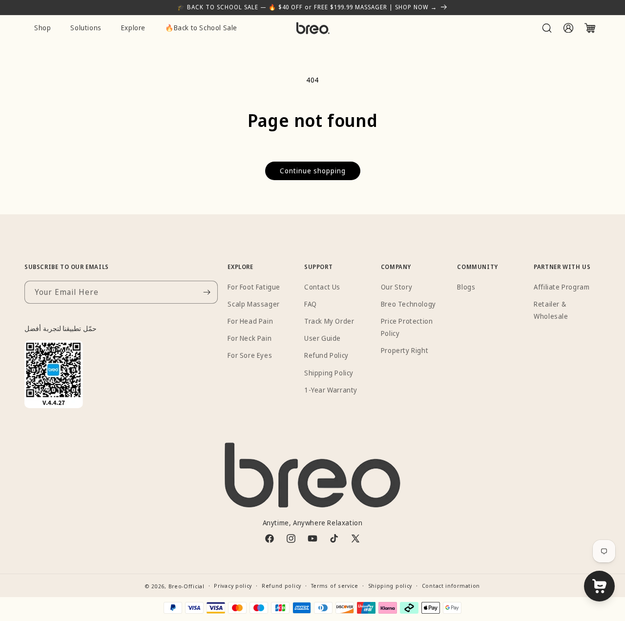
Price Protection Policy (407, 327)
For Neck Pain (249, 338)
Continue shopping (313, 170)
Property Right (404, 350)
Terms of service (334, 585)
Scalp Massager (253, 304)
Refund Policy (326, 355)
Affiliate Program (561, 286)
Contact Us (322, 286)
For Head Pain (250, 321)
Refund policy (281, 585)
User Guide (322, 338)
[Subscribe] (206, 292)
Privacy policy (233, 585)
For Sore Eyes (250, 355)
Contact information (451, 585)
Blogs (466, 286)
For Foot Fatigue (254, 286)
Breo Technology (408, 304)
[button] (547, 28)
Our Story (396, 286)
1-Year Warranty (330, 389)
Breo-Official (186, 586)
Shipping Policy (329, 372)
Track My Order (329, 321)
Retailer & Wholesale (551, 310)
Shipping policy (390, 585)
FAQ (310, 304)
